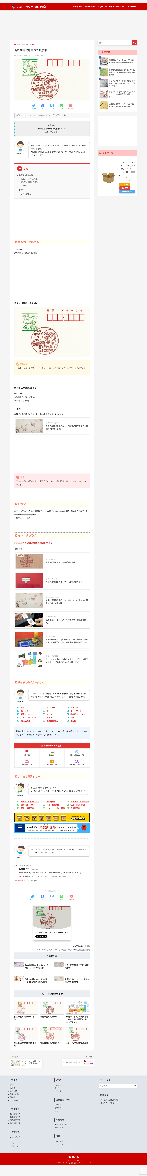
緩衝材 (49, 717)
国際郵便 (57, 1105)
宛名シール (25, 714)
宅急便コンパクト (77, 714)
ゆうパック (14, 1146)
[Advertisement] (52, 218)
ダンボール (51, 708)
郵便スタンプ (75, 717)
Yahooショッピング (127, 192)
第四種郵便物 (15, 1123)
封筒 (23, 708)
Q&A (101, 7)
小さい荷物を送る (27, 764)
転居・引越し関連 (77, 805)
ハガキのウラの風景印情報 (109, 1100)
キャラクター (48, 950)
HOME (75, 1157)
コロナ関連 (58, 1141)
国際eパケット (60, 1108)
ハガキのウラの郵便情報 (31, 6)
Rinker (127, 177)
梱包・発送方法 (60, 1124)
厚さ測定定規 (52, 721)
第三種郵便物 (15, 1120)
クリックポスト (16, 1137)
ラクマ (57, 1088)
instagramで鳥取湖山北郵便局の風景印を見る (33, 543)
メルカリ (57, 1085)
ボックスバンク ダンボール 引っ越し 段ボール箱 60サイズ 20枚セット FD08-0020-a (127, 168)
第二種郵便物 (15, 1117)
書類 (11, 1085)
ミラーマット (75, 711)
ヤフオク (57, 1091)
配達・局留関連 (27, 808)
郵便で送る (27, 755)
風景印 (87, 946)
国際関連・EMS (27, 805)
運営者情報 (131, 7)
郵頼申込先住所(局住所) (29, 182)
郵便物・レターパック (30, 802)
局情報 (12, 1097)
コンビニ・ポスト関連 (56, 808)
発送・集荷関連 (53, 805)
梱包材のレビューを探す (77, 764)
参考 (24, 185)
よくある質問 (15, 1100)
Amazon (124, 184)
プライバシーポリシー (115, 7)
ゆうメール (14, 1140)
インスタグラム (25, 194)
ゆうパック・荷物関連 (79, 802)
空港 (65, 950)
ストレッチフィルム (29, 717)
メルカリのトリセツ (106, 1103)
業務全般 (13, 1091)
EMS (56, 1111)
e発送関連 (51, 802)
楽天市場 (124, 188)
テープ (49, 714)
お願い (21, 190)
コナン (58, 950)
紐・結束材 (25, 721)
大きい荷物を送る (52, 764)
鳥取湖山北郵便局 (26, 175)
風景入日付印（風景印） (30, 179)
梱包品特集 (91, 7)
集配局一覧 (79, 7)
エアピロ (24, 711)
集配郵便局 (14, 1094)
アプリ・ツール (60, 1144)
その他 (73, 721)
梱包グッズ (58, 1128)
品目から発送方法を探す (77, 755)
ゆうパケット (15, 1143)
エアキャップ (75, 708)
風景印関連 (75, 808)
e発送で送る (52, 755)
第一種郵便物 (15, 1114)
